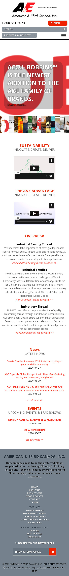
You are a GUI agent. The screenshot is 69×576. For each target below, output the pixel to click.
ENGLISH (55, 23)
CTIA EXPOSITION (34, 430)
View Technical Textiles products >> (34, 299)
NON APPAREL (34, 533)
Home (34, 487)
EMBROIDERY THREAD (34, 513)
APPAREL (34, 530)
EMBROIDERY (34, 536)
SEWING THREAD (34, 510)
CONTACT (34, 499)
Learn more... (17, 105)
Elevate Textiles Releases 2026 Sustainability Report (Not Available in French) (35, 363)
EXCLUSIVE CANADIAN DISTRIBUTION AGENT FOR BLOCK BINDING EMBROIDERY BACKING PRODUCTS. (34, 389)
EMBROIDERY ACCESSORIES (34, 519)
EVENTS (34, 408)
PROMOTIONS (34, 493)
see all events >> (34, 439)
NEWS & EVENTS (34, 496)
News (34, 349)
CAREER (35, 502)
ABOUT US (34, 490)
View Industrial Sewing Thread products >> (34, 263)
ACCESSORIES (34, 522)
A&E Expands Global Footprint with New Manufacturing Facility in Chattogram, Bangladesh (34, 376)
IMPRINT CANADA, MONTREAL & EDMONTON (34, 420)
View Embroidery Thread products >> (34, 332)
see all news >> (35, 400)
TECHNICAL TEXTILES (34, 516)
